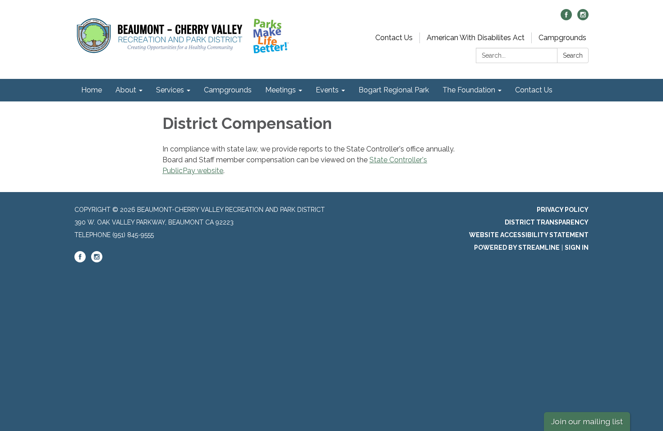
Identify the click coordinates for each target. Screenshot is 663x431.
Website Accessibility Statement (529, 234)
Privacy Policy (563, 209)
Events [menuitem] (327, 90)
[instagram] (583, 18)
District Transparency (547, 222)
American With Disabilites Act (476, 37)
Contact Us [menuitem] (533, 90)
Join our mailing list (587, 421)
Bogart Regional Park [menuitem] (394, 90)
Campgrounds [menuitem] (228, 90)
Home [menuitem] (91, 90)
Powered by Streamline (517, 247)
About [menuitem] (125, 90)
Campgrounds (562, 37)
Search (573, 55)
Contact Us (394, 37)
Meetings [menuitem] (280, 90)
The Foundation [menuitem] (468, 90)
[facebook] (566, 18)
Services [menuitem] (170, 90)
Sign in (577, 247)
